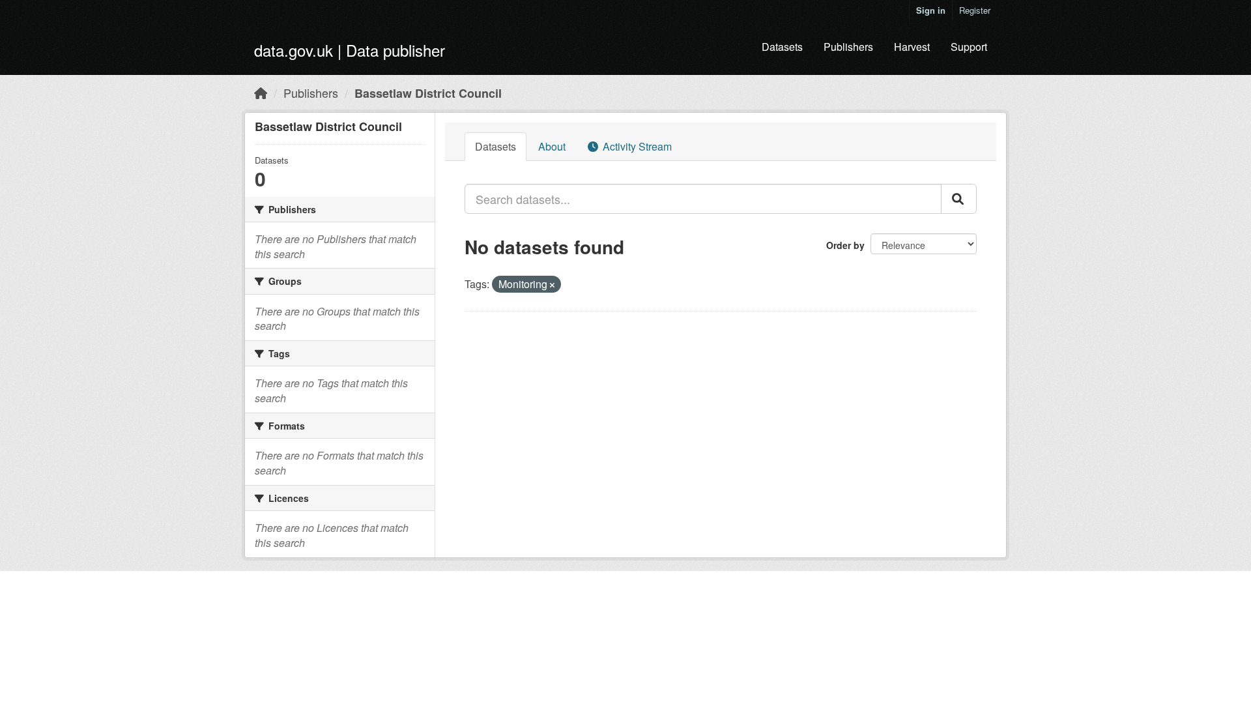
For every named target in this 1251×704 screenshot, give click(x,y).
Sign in (930, 10)
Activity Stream (636, 146)
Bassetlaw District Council (428, 93)
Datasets (782, 46)
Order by (845, 245)
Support (969, 46)
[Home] (260, 92)
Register (974, 10)
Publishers (848, 46)
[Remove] (552, 285)
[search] (959, 199)
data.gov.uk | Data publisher (349, 49)
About (552, 146)
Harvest (912, 46)
